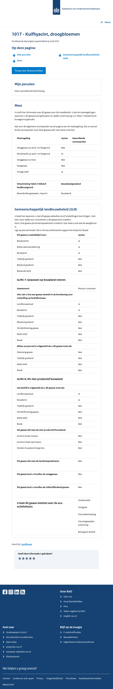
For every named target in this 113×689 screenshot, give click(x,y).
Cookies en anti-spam (23, 678)
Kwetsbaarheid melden (90, 678)
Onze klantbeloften (73, 601)
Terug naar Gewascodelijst (29, 70)
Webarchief (8, 684)
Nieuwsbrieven (71, 637)
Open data (11, 642)
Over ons (68, 596)
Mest (19, 60)
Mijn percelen (24, 54)
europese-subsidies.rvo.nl (18, 651)
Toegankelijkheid (54, 678)
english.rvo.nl (70, 616)
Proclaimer (71, 678)
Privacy (39, 678)
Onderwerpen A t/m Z (16, 632)
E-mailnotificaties (72, 632)
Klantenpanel (12, 656)
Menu (108, 22)
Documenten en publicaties (19, 637)
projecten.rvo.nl (14, 646)
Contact (6, 678)
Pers (66, 606)
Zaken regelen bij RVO (74, 611)
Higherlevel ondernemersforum (79, 642)
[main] (56, 305)
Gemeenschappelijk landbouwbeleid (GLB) (81, 56)
